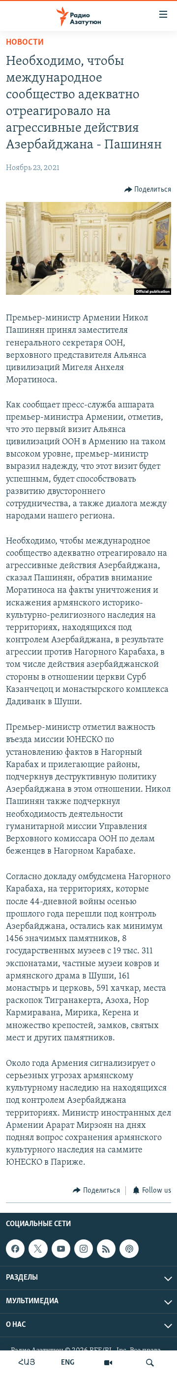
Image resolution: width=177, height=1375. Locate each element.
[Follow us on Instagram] (83, 1248)
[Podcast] (128, 1248)
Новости (25, 42)
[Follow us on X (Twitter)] (38, 1248)
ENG (67, 1363)
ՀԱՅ (26, 1363)
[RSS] (106, 1248)
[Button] (148, 189)
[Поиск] (150, 1362)
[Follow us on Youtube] (61, 1248)
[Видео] (108, 1362)
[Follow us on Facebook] (15, 1248)
